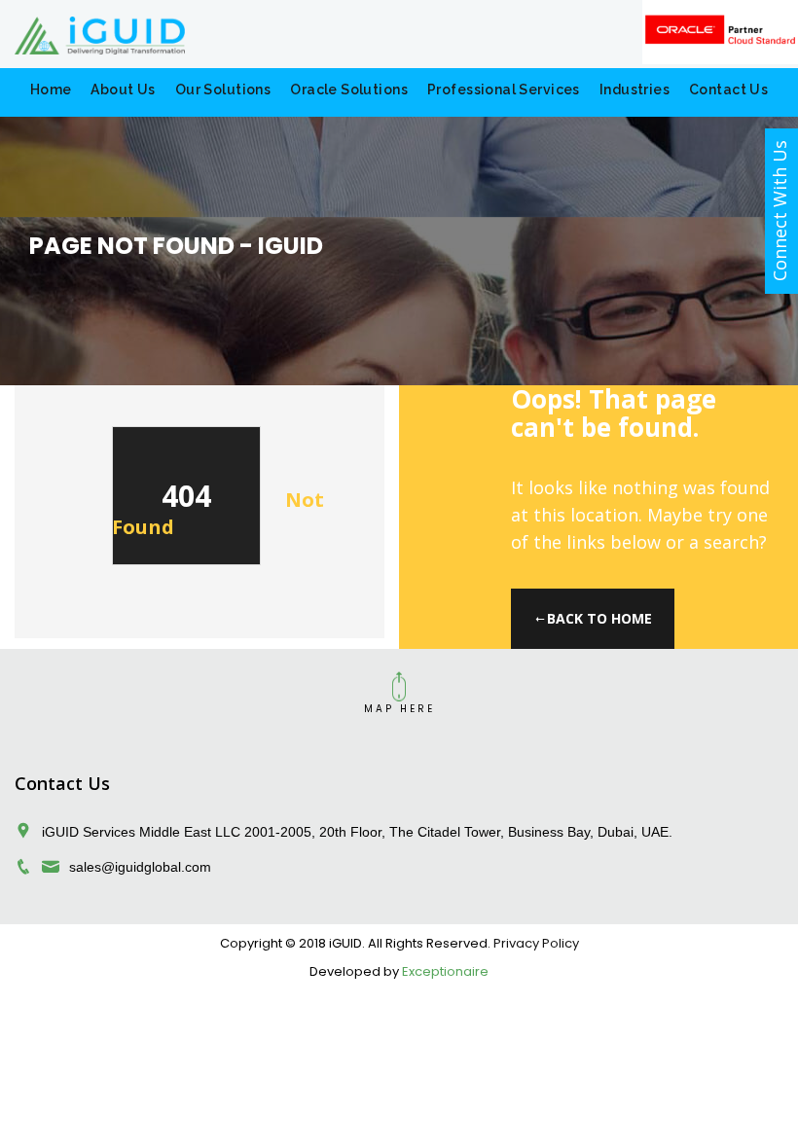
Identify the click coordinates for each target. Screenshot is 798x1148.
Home (51, 89)
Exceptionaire (445, 971)
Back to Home (599, 618)
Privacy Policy (536, 943)
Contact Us (728, 89)
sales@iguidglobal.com (140, 867)
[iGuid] (399, 34)
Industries (634, 89)
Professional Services (503, 89)
